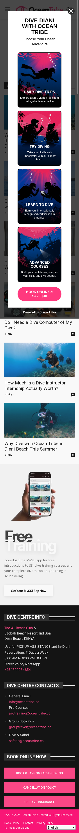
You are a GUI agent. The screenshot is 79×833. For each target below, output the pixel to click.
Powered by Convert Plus (39, 312)
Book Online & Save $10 (39, 294)
